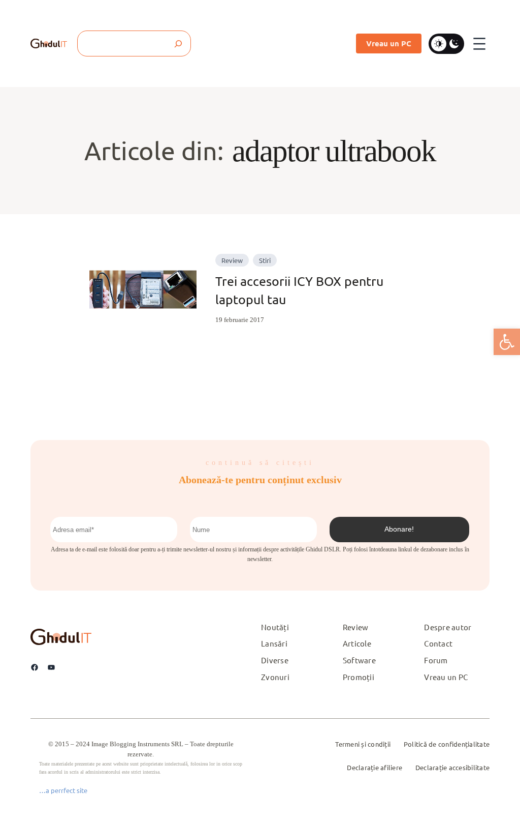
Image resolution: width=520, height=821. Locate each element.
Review (232, 260)
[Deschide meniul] (479, 44)
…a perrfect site (63, 790)
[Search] (178, 43)
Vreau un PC (388, 43)
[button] (507, 342)
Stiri (265, 260)
